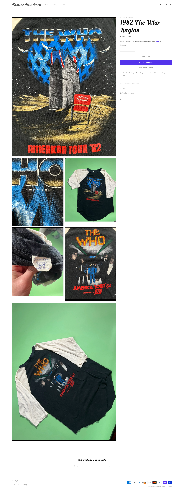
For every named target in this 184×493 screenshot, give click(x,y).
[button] (161, 5)
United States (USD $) (21, 485)
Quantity (123, 45)
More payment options (146, 67)
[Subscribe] (108, 466)
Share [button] (125, 99)
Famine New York (156, 486)
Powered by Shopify (167, 486)
